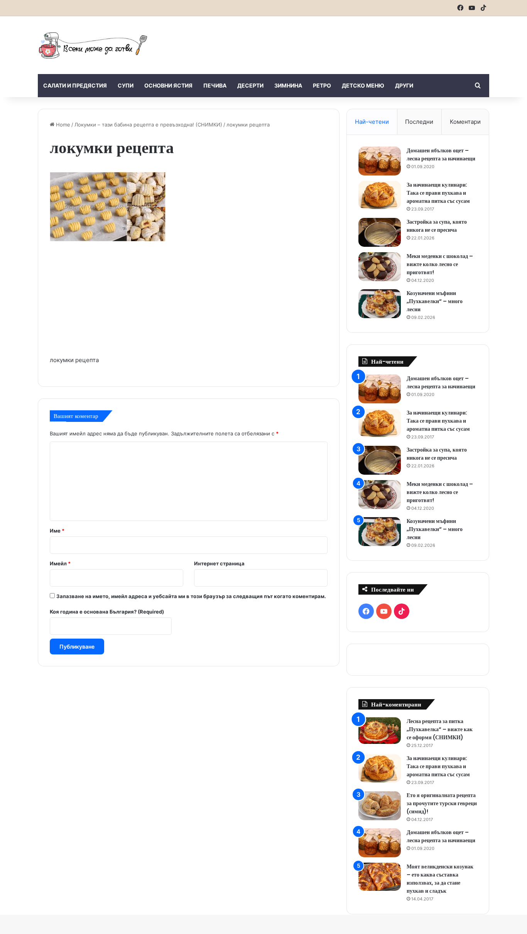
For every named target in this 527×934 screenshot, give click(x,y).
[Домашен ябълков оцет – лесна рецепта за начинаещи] (379, 161)
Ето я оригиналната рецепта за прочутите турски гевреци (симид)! (442, 803)
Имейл (60, 563)
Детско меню (363, 85)
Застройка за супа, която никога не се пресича (437, 226)
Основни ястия (168, 85)
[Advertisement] (340, 41)
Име (57, 531)
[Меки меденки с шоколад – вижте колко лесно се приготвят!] (379, 266)
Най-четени (372, 121)
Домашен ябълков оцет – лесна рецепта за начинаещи (441, 154)
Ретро (322, 85)
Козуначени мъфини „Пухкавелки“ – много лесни (435, 301)
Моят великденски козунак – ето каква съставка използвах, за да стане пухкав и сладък (440, 879)
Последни (419, 121)
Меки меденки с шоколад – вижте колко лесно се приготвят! (440, 264)
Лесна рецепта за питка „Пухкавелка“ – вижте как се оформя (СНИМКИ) (440, 729)
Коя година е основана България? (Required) (107, 612)
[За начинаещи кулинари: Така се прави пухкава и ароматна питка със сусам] (379, 195)
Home (62, 124)
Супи (125, 85)
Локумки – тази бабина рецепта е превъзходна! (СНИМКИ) (148, 124)
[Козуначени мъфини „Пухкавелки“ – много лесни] (379, 303)
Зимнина (288, 85)
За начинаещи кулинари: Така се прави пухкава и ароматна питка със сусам (438, 193)
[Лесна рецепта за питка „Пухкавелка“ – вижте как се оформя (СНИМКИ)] (379, 730)
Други (404, 85)
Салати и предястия (75, 85)
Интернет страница (219, 563)
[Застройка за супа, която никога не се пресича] (379, 232)
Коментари (465, 121)
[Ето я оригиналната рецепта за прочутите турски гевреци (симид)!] (379, 805)
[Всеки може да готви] (93, 45)
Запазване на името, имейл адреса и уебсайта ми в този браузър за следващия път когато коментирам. (191, 596)
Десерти (250, 85)
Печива (214, 85)
